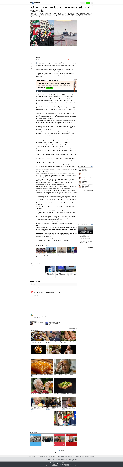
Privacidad (61, 460)
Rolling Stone (65, 459)
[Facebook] (55, 453)
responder (35, 295)
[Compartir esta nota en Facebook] (31, 57)
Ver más (90, 247)
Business (67, 0)
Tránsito (75, 460)
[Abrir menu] (31, 3)
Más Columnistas (88, 190)
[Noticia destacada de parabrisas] (71, 435)
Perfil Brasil (79, 0)
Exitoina (83, 456)
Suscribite (49, 87)
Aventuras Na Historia (59, 459)
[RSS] (65, 453)
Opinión (51, 3)
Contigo (54, 459)
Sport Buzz (69, 459)
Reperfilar (62, 456)
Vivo (88, 456)
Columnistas (82, 166)
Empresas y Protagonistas (72, 456)
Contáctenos (58, 460)
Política (48, 3)
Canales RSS (48, 460)
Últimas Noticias (43, 3)
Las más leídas (82, 225)
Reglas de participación (69, 460)
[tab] (34, 288)
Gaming (86, 456)
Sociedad (55, 3)
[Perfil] (36, 432)
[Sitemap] (67, 453)
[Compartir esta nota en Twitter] (31, 60)
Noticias (70, 0)
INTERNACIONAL (33, 5)
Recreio (73, 459)
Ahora (30, 456)
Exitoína (75, 0)
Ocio (56, 456)
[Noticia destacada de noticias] (35, 435)
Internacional (48, 456)
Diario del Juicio (91, 456)
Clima (51, 456)
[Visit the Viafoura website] (75, 328)
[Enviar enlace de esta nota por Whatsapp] (31, 63)
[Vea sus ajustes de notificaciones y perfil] (92, 3)
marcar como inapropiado (74, 296)
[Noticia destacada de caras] (59, 435)
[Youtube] (60, 453)
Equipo (65, 460)
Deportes (54, 456)
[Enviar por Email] (31, 66)
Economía (40, 456)
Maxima (76, 459)
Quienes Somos (53, 460)
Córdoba (59, 456)
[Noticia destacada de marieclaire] (47, 435)
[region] (53, 304)
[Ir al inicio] (36, 3)
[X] (57, 453)
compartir (71, 295)
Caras (73, 0)
